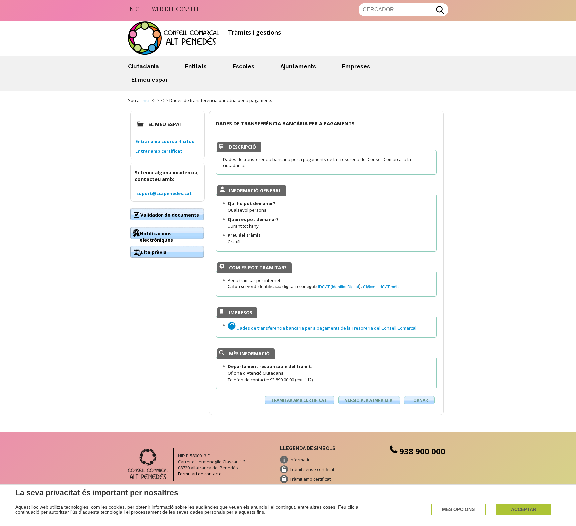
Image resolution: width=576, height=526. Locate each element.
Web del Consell (176, 9)
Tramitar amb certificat (299, 400)
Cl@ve (369, 287)
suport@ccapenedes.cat (164, 193)
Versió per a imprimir (369, 400)
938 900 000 (422, 451)
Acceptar (523, 509)
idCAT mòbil (390, 287)
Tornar (419, 400)
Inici (134, 9)
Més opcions (458, 509)
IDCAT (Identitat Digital (338, 287)
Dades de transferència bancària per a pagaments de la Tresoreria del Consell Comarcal (326, 328)
